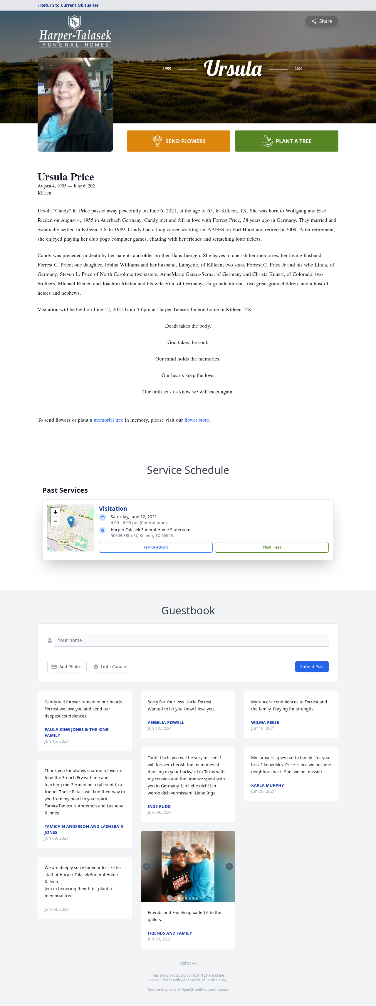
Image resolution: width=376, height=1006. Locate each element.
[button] (71, 522)
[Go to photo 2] (183, 898)
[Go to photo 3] (186, 898)
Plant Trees (272, 547)
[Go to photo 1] (179, 898)
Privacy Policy (171, 980)
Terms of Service (204, 980)
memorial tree (108, 419)
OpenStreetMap (194, 989)
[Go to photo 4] (190, 898)
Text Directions (156, 547)
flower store (196, 419)
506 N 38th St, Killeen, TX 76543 (142, 535)
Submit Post (312, 666)
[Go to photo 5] (193, 898)
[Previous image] (146, 866)
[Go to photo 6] (197, 898)
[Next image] (229, 866)
